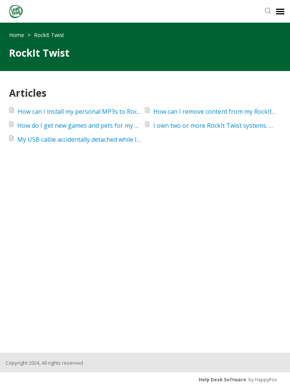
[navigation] (280, 11)
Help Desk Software (222, 379)
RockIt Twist (49, 35)
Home (17, 35)
